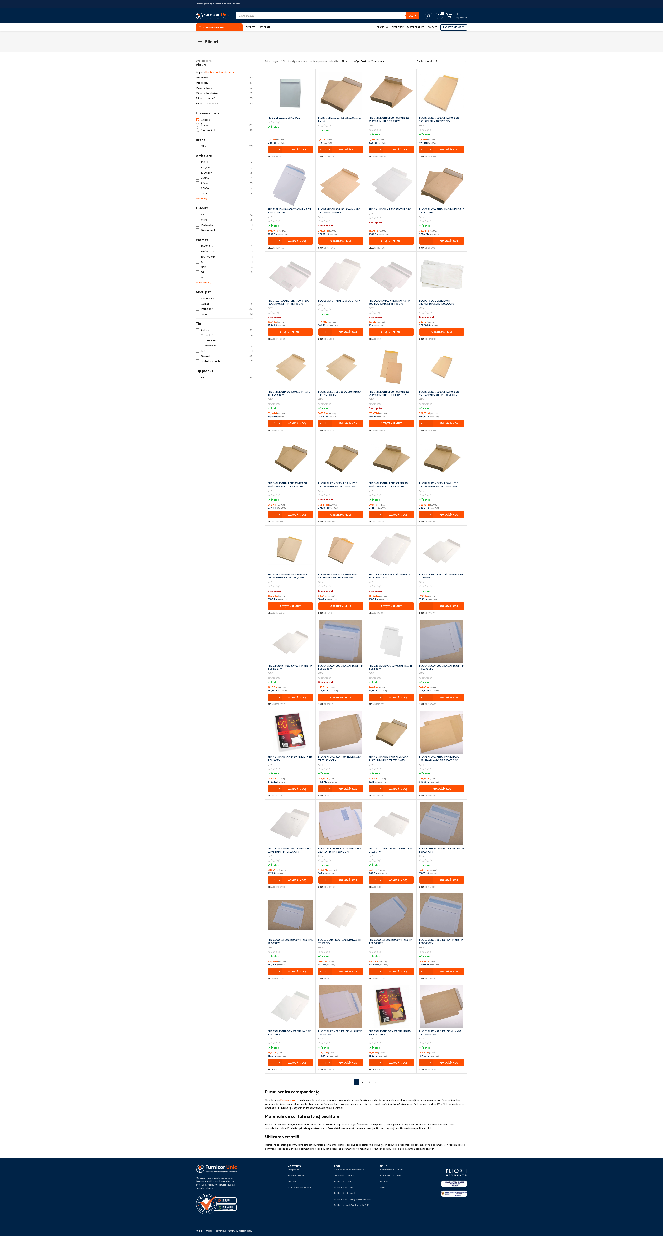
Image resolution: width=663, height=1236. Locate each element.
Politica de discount (344, 1193)
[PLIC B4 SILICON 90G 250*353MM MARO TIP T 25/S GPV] (290, 367)
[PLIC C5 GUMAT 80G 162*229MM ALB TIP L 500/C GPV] (290, 915)
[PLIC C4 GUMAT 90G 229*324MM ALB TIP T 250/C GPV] (290, 641)
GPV (371, 125)
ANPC (383, 1187)
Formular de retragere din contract (353, 1199)
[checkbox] (224, 146)
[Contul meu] (428, 15)
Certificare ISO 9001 (391, 1169)
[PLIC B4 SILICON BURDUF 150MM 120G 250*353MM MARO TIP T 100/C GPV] (441, 367)
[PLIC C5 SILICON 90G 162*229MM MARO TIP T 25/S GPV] (391, 1006)
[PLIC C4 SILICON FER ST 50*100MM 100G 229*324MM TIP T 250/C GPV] (340, 823)
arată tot (203, 282)
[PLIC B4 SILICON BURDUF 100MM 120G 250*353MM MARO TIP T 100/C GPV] (391, 367)
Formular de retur (343, 1187)
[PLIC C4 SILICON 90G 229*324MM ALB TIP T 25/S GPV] (391, 641)
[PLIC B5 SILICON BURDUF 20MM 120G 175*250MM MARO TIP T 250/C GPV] (290, 549)
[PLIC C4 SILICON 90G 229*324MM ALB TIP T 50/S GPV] (290, 732)
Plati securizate (296, 1175)
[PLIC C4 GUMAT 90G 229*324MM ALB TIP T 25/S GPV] (441, 549)
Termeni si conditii (344, 1175)
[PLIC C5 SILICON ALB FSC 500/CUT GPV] (340, 275)
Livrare (292, 1181)
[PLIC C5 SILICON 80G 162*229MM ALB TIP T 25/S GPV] (290, 1006)
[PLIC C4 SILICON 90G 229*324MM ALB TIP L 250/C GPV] (340, 641)
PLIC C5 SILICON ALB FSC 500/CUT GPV (339, 300)
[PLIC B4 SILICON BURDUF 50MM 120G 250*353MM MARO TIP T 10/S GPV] (391, 458)
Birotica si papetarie (294, 61)
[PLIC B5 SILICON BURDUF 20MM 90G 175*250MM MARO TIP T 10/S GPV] (340, 549)
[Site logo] (213, 15)
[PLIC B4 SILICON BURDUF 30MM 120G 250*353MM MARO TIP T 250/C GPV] (340, 458)
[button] (290, 149)
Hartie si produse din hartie (219, 72)
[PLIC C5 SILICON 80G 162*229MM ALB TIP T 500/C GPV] (340, 1006)
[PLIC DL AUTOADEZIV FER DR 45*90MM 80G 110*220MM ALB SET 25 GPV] (391, 275)
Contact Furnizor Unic (300, 1187)
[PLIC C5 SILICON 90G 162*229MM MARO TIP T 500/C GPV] (441, 1006)
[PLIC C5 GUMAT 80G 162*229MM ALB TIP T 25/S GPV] (340, 915)
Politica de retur (342, 1181)
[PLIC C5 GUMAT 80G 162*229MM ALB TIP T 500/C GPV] (391, 915)
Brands (384, 1181)
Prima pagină (272, 61)
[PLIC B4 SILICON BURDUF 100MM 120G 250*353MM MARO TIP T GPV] (391, 93)
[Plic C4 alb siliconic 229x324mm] (290, 93)
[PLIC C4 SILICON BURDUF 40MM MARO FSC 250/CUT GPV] (441, 184)
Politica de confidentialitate (349, 1169)
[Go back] (200, 41)
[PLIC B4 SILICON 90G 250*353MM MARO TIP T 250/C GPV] (340, 367)
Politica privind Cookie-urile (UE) (351, 1205)
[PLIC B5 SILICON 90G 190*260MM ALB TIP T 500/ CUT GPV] (290, 184)
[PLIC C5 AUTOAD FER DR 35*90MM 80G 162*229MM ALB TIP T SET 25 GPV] (290, 275)
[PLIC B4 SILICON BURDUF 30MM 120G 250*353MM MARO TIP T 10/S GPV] (290, 458)
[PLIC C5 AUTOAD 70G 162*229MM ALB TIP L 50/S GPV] (391, 823)
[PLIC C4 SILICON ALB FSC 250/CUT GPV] (391, 184)
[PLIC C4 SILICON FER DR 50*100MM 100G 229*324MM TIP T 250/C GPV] (290, 823)
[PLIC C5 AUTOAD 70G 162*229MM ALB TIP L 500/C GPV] (441, 823)
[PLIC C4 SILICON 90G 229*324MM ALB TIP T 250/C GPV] (441, 641)
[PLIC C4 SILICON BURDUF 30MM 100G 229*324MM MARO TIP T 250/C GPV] (441, 732)
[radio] (224, 120)
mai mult (202, 198)
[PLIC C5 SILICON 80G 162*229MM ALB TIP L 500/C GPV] (441, 915)
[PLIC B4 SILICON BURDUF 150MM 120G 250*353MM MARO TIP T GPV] (441, 93)
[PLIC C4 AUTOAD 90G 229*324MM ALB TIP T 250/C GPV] (391, 549)
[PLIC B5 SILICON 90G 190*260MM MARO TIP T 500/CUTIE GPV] (340, 184)
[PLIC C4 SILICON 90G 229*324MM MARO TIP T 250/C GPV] (340, 732)
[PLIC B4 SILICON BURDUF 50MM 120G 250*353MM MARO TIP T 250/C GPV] (441, 458)
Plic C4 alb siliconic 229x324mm (284, 118)
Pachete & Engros (453, 27)
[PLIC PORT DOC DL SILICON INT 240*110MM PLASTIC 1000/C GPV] (441, 275)
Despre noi (294, 1169)
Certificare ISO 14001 (391, 1175)
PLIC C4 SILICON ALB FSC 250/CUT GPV (390, 209)
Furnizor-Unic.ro (289, 1100)
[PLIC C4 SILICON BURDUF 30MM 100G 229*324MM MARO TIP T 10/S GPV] (391, 732)
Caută (412, 15)
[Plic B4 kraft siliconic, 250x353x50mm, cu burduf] (340, 93)
